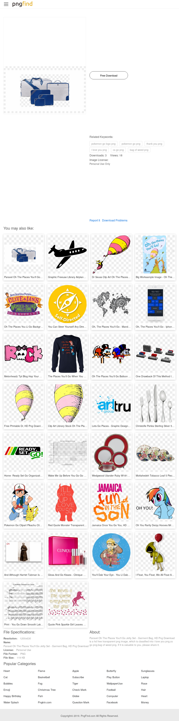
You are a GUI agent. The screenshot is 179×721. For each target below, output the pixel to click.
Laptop (145, 677)
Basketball (44, 677)
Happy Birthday (12, 696)
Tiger (75, 683)
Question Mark (80, 702)
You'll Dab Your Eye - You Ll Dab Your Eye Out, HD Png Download (128, 574)
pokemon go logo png (103, 143)
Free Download (108, 75)
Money (145, 702)
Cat (5, 677)
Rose (144, 683)
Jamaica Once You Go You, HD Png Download (117, 525)
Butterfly (111, 671)
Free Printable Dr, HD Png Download (24, 426)
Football (111, 689)
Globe (75, 696)
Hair (143, 689)
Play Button (113, 677)
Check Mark (79, 689)
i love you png (99, 150)
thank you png (154, 143)
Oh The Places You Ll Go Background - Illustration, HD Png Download (42, 326)
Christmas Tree (47, 689)
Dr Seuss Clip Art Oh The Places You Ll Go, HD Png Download (126, 277)
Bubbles (8, 683)
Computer (112, 696)
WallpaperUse (115, 683)
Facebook (112, 702)
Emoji (6, 689)
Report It (95, 220)
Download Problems (114, 220)
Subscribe (78, 677)
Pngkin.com (45, 702)
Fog (40, 683)
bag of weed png (139, 150)
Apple (75, 671)
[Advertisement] (45, 41)
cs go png (118, 150)
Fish (40, 696)
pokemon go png (131, 143)
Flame (41, 671)
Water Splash (11, 702)
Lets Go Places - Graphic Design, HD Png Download (121, 426)
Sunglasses (148, 671)
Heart (6, 671)
